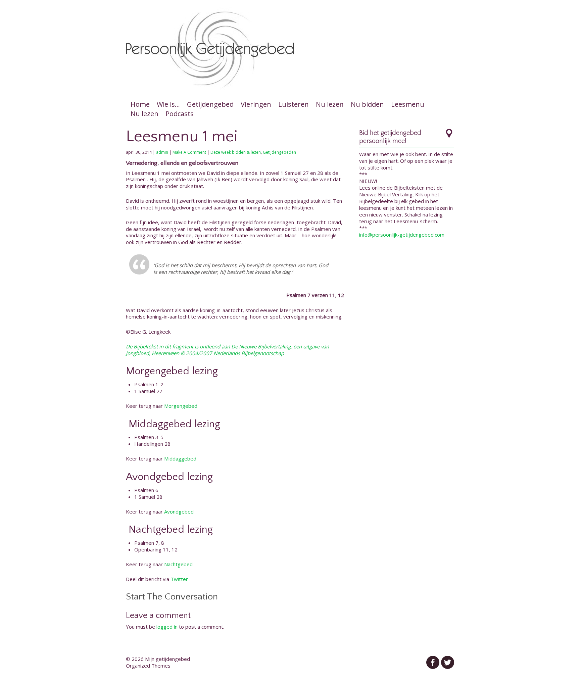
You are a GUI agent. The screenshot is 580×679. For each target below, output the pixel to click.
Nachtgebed (178, 564)
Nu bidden (367, 104)
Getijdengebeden (279, 152)
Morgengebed (180, 405)
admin (162, 152)
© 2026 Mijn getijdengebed (158, 659)
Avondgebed (179, 511)
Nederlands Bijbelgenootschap (248, 353)
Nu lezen (330, 104)
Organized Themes (148, 665)
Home (140, 104)
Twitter (179, 579)
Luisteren (293, 104)
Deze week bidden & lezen (235, 152)
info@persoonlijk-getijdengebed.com (401, 234)
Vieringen (256, 104)
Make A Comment (189, 152)
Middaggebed (180, 458)
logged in (167, 626)
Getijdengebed (210, 104)
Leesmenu (407, 104)
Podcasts (179, 113)
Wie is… (168, 104)
